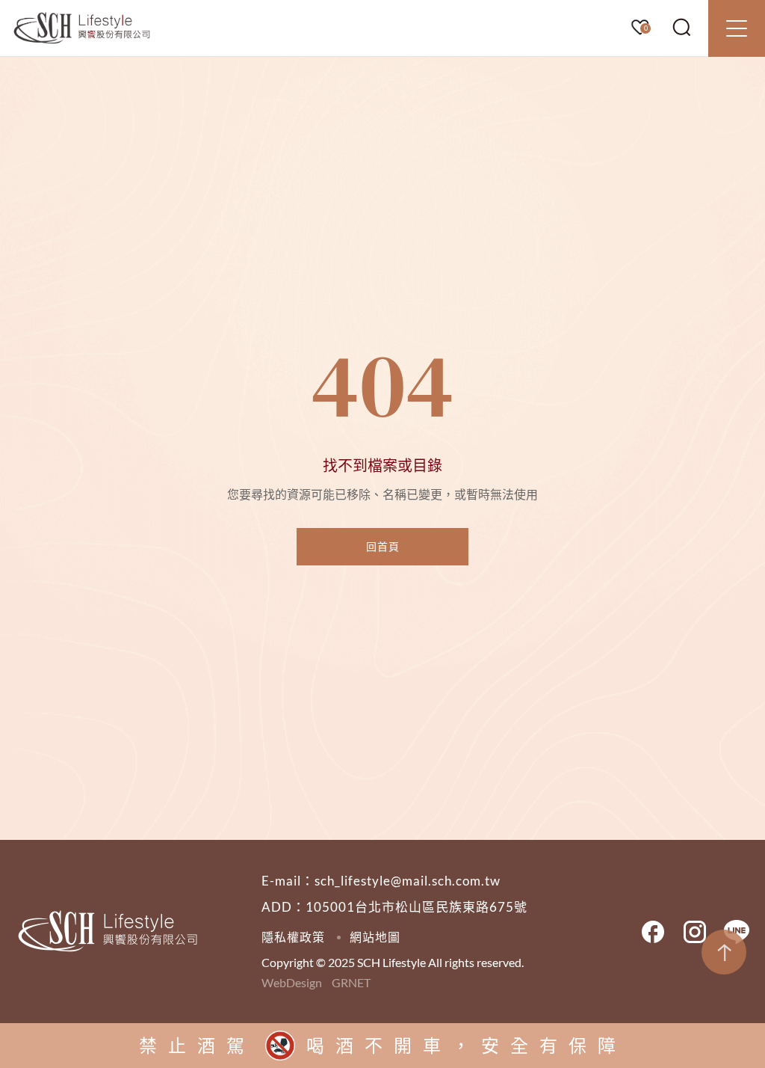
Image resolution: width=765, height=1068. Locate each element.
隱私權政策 (293, 937)
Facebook (652, 931)
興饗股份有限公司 (82, 28)
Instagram (694, 931)
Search (682, 27)
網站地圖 (375, 937)
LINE (736, 931)
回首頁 (383, 546)
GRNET (351, 982)
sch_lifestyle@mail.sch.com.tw (408, 881)
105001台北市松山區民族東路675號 (416, 907)
